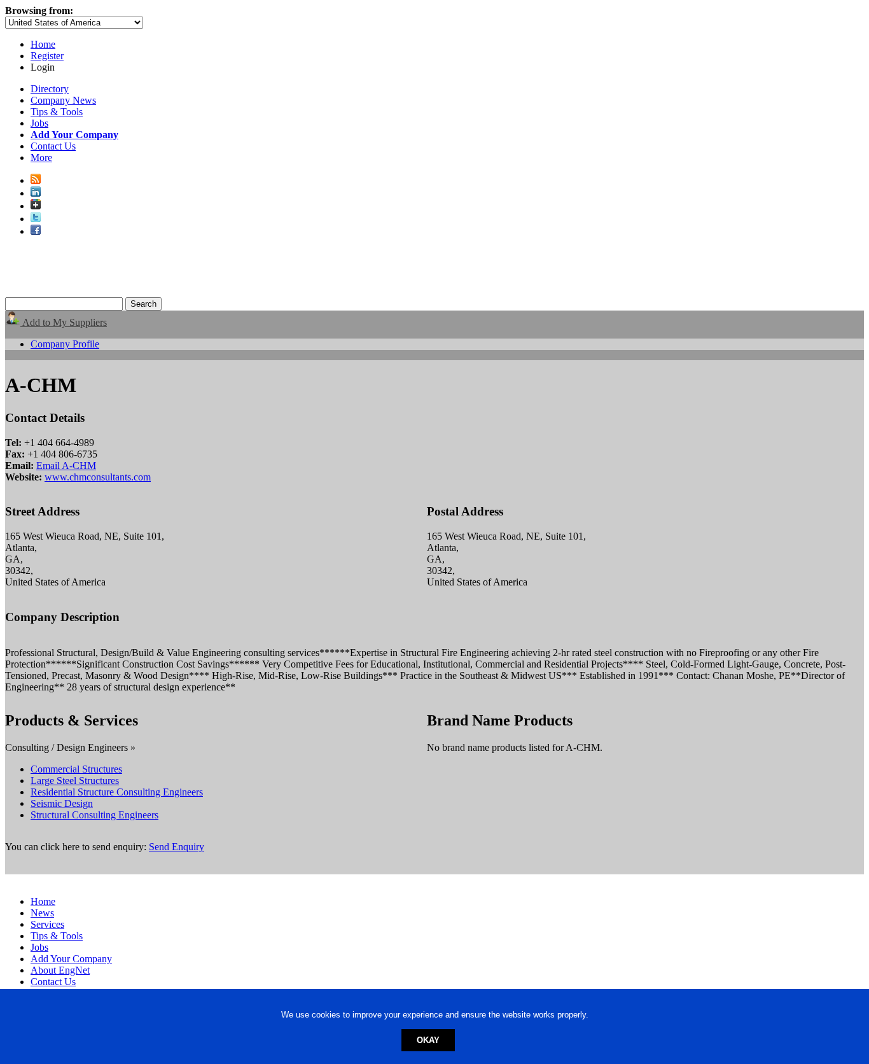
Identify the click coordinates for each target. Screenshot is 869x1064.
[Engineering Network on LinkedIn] (36, 193)
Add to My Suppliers (63, 322)
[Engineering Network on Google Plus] (36, 205)
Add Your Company (71, 958)
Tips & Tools (57, 111)
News (42, 912)
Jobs (39, 123)
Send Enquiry (176, 846)
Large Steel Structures (75, 780)
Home (43, 44)
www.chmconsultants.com (98, 477)
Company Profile (65, 344)
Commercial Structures (76, 769)
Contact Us (53, 146)
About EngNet (60, 970)
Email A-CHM (66, 465)
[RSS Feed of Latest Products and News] (36, 180)
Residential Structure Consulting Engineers (117, 792)
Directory (50, 88)
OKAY (428, 1040)
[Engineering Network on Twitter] (36, 218)
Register (47, 55)
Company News (63, 100)
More (41, 157)
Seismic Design (62, 803)
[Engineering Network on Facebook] (36, 231)
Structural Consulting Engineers (94, 814)
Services (47, 924)
